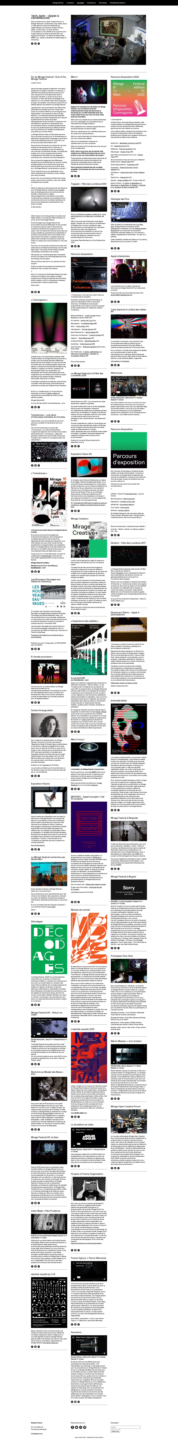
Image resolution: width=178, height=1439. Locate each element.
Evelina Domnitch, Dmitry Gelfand (132, 172)
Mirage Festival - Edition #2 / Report (83, 1357)
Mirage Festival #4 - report (40, 1039)
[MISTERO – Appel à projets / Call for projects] (89, 827)
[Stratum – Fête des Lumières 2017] (129, 556)
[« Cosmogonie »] (49, 328)
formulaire (51, 907)
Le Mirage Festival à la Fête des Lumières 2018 (87, 374)
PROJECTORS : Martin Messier (121, 1066)
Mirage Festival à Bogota (123, 876)
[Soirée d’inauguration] (49, 725)
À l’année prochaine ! (41, 656)
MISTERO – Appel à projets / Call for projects (87, 797)
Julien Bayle (35, 1237)
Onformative (124, 507)
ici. (96, 500)
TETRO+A (95, 857)
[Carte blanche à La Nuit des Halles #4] (129, 326)
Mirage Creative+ (80, 518)
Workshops (103, 3)
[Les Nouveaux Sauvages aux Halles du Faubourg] (49, 596)
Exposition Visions (40, 783)
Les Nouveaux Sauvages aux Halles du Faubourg (45, 580)
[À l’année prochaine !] (49, 672)
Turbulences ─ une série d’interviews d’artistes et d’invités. (48, 416)
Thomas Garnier (87, 329)
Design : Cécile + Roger (80, 1437)
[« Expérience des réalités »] (89, 649)
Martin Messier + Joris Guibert (126, 1041)
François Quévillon (126, 149)
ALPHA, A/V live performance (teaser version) (47, 1235)
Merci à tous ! (78, 739)
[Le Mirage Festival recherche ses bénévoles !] (49, 874)
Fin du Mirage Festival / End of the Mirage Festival (48, 78)
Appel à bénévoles (120, 256)
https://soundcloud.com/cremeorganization (86, 1243)
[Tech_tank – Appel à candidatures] (108, 40)
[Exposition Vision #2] (89, 467)
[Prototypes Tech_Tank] (129, 971)
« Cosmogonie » (39, 299)
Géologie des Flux (120, 199)
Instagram (94, 785)
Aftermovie (116, 373)
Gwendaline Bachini (127, 505)
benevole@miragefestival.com (121, 295)
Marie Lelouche (129, 499)
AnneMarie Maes (87, 323)
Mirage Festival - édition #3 (80, 1149)
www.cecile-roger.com (50, 1343)
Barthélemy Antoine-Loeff (129, 143)
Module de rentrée (80, 909)
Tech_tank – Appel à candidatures (45, 17)
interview (46, 765)
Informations (115, 361)
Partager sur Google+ (39, 43)
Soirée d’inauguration (42, 710)
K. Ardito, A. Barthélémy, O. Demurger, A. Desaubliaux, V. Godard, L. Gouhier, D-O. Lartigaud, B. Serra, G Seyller (128, 185)
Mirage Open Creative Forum (126, 1106)
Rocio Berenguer (85, 338)
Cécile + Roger (52, 393)
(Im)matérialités (119, 700)
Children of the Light (127, 502)
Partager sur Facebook (32, 43)
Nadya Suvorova (120, 146)
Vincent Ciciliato (95, 335)
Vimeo (121, 400)
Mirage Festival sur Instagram (80, 1427)
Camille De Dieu (131, 494)
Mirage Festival (58, 3)
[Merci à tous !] (89, 754)
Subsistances (36, 568)
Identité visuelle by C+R (43, 1274)
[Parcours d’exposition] (89, 274)
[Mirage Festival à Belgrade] (129, 831)
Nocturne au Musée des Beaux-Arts (47, 1073)
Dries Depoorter (86, 344)
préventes (125, 361)
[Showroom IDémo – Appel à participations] (129, 629)
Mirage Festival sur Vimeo (84, 1427)
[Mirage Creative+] (89, 540)
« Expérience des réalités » (84, 621)
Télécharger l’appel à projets (96, 884)
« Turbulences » (39, 473)
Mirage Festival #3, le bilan (44, 1137)
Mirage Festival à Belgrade (124, 818)
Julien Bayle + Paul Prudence (45, 1210)
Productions (91, 3)
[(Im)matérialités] (129, 729)
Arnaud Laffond (123, 510)
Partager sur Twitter (35, 43)
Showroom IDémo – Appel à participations (125, 613)
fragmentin (124, 177)
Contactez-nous (36, 1433)
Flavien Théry (125, 152)
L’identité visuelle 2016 (82, 1029)
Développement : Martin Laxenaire (95, 1437)
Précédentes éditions (117, 3)
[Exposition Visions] (49, 800)
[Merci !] (89, 92)
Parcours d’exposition (82, 254)
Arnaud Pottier (48, 1113)
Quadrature (131, 165)
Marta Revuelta (90, 341)
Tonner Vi (114, 903)
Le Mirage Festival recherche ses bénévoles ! (48, 858)
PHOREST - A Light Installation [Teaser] (125, 901)
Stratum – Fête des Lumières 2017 (128, 543)
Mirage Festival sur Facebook (72, 1427)
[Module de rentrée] (89, 938)
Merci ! (74, 77)
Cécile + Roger (101, 712)
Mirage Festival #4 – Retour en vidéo (46, 1013)
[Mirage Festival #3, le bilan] (49, 1152)
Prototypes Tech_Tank (122, 955)
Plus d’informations (38, 845)
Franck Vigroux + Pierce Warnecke (88, 1258)
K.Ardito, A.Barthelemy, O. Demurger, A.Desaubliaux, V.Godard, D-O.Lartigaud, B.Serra (86, 354)
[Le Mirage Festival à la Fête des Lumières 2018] (89, 388)
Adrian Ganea (90, 332)
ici (38, 40)
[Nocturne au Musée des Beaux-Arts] (49, 1089)
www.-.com (79, 1113)
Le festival (70, 3)
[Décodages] (49, 949)
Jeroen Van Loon (87, 320)
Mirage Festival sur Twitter (76, 1427)
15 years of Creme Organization (87, 1174)
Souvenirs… (77, 1332)
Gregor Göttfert (123, 180)
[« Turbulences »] (49, 501)
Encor (101, 423)
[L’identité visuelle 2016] (89, 1057)
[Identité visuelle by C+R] (49, 1302)
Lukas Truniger (90, 316)
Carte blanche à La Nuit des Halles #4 (128, 310)
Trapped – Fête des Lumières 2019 (88, 183)
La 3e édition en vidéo (82, 1124)
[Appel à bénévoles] (129, 271)
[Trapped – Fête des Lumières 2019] (89, 199)
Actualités (80, 3)
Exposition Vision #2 (81, 454)
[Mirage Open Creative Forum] (129, 1121)
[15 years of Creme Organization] (89, 1189)
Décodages (37, 921)
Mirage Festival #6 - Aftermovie (122, 398)
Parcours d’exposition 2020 (125, 77)
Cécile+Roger (47, 556)
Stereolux (74, 859)
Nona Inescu (81, 326)
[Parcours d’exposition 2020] (129, 98)
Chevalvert (114, 228)
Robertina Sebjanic (90, 347)
